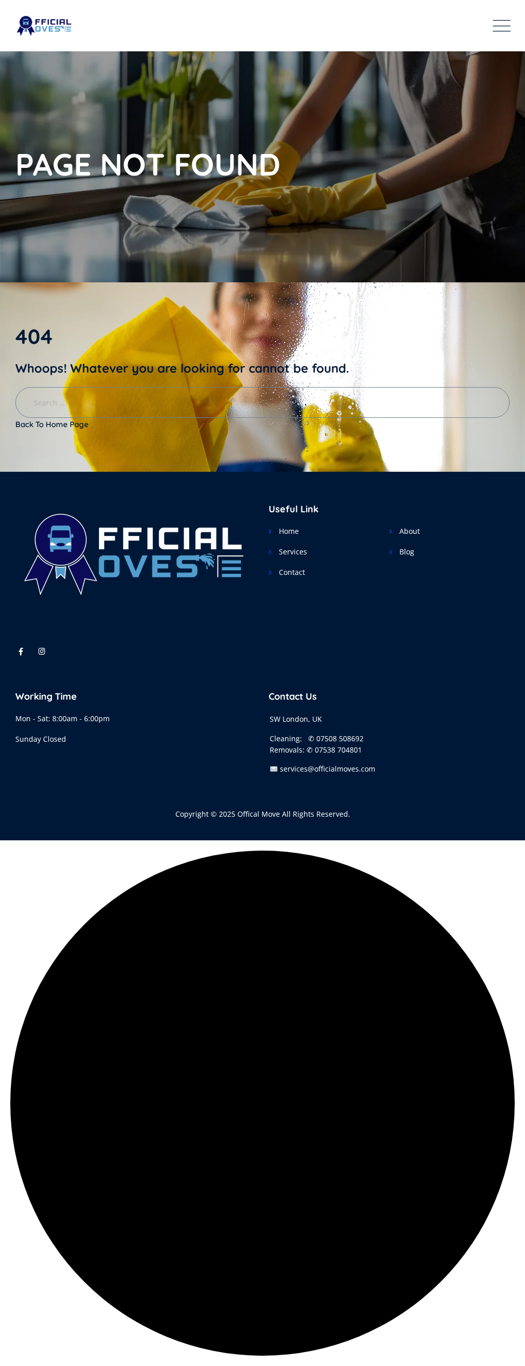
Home (289, 531)
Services (293, 551)
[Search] (509, 16)
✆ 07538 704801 (334, 750)
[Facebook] (20, 651)
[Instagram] (41, 651)
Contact (292, 572)
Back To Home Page (52, 424)
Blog (406, 551)
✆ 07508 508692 (336, 738)
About (409, 531)
